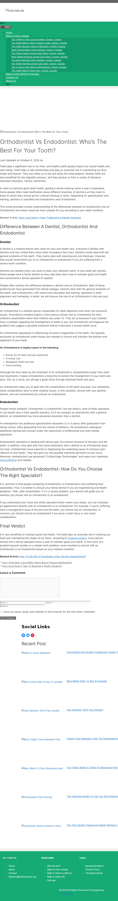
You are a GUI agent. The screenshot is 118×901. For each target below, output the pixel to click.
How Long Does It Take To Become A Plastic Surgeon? (32, 566)
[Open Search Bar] (2, 23)
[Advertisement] (59, 108)
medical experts (77, 538)
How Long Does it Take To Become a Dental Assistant (50, 217)
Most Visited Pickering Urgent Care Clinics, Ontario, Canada (40, 57)
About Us (11, 80)
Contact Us (12, 77)
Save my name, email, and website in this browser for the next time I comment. (49, 611)
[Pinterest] (32, 635)
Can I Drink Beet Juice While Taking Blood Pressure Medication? (37, 562)
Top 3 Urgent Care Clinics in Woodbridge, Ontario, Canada (39, 67)
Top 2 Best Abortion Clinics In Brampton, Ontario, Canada (38, 46)
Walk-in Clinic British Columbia (22, 74)
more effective (8, 460)
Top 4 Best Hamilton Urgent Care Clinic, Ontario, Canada (38, 63)
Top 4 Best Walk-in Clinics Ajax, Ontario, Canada (34, 70)
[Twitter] (28, 635)
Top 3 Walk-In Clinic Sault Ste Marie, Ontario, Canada (36, 39)
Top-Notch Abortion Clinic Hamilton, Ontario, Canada (37, 60)
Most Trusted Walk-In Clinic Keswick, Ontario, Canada (37, 50)
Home (9, 32)
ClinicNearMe (66, 893)
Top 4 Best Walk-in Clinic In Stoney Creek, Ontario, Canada (39, 43)
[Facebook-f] (5, 889)
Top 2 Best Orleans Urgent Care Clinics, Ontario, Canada (38, 53)
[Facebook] (23, 635)
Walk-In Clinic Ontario (17, 36)
